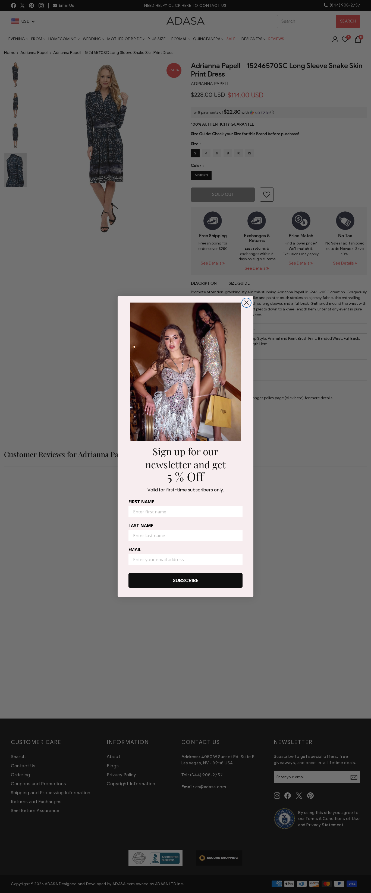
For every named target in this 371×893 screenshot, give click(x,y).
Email (135, 549)
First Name (141, 502)
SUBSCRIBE (185, 580)
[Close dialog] (246, 302)
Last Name (140, 526)
